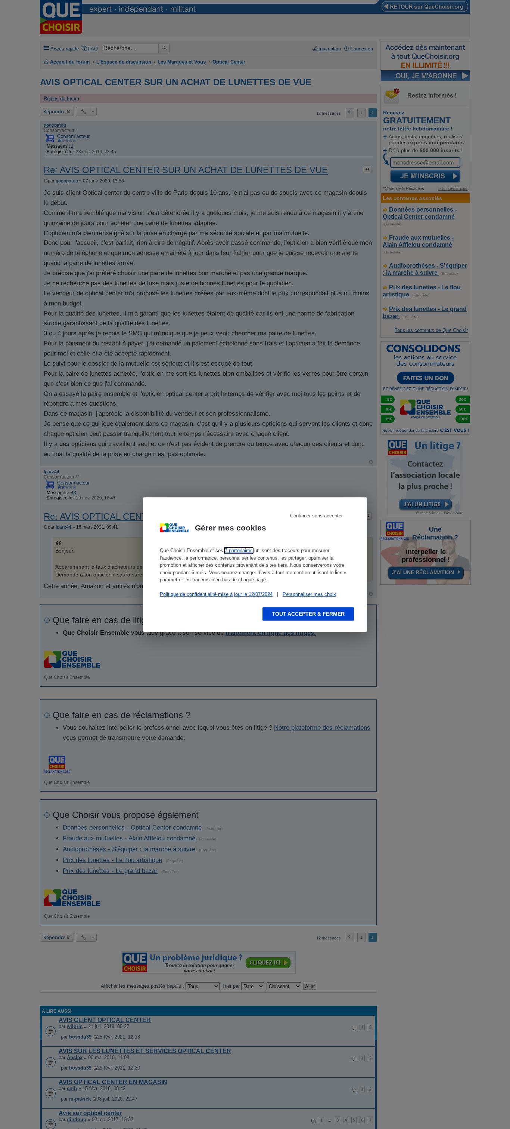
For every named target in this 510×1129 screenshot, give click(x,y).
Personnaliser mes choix (309, 594)
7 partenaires (239, 550)
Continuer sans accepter (316, 516)
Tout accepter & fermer (308, 614)
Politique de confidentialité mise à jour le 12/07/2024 (216, 594)
